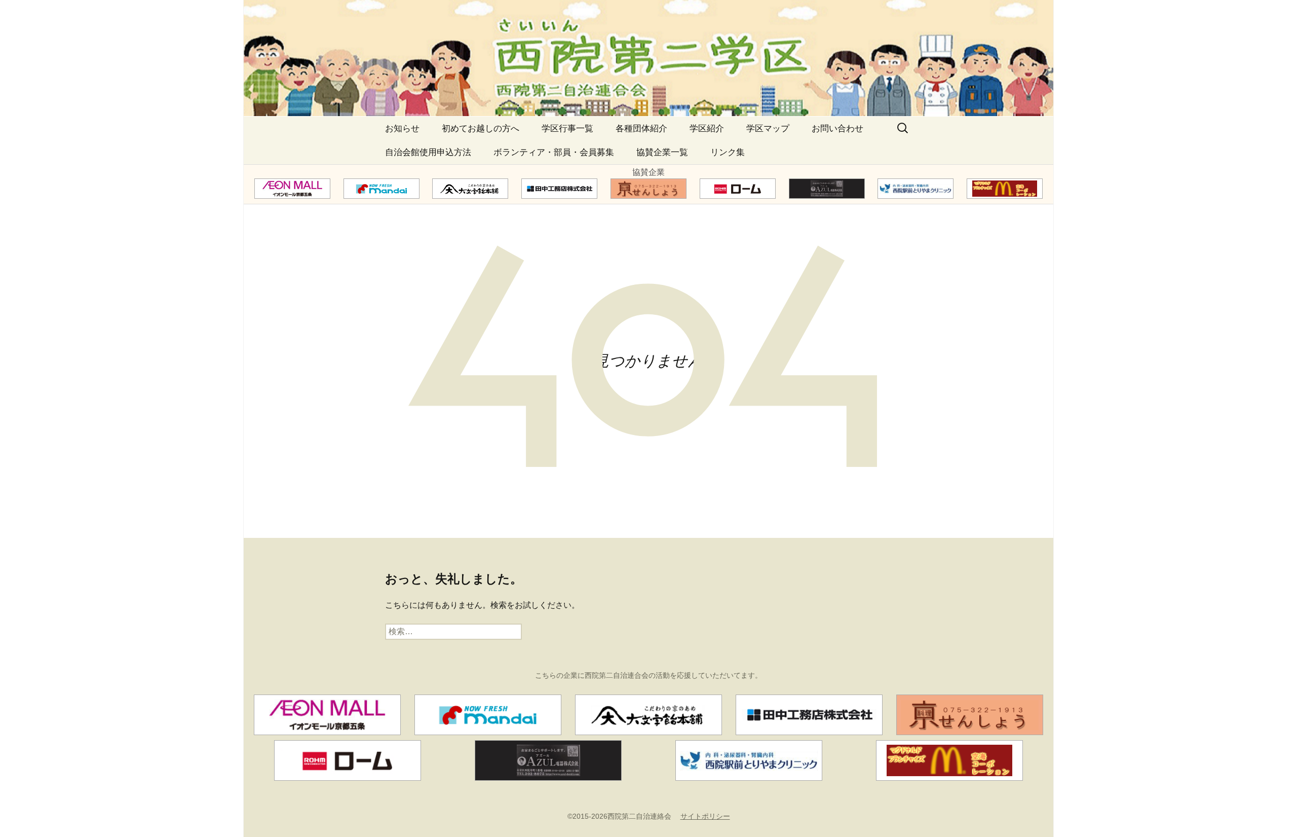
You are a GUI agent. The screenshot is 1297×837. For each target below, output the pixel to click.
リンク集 (727, 152)
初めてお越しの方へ (480, 128)
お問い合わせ (837, 128)
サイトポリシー (705, 816)
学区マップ (767, 128)
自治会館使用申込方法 (428, 152)
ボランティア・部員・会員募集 (553, 152)
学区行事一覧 (567, 128)
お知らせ (402, 128)
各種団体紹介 (641, 128)
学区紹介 (707, 128)
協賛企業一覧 (662, 152)
